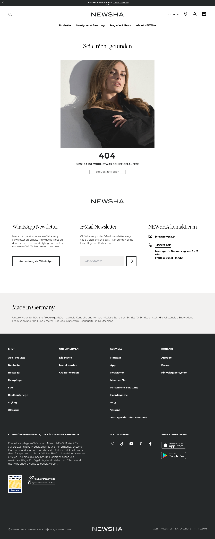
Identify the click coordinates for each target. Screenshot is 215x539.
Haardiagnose (119, 395)
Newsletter (117, 372)
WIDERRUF (166, 528)
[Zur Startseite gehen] (107, 17)
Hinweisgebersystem (174, 372)
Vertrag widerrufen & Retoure (128, 417)
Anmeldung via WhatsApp (36, 261)
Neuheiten (14, 365)
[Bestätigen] (131, 261)
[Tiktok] (122, 444)
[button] (2, 2)
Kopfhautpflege (18, 395)
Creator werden (69, 372)
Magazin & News (120, 25)
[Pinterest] (141, 444)
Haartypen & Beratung (90, 25)
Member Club (118, 380)
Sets (10, 387)
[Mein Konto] (194, 14)
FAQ (113, 402)
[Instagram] (112, 444)
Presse (165, 365)
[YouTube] (131, 444)
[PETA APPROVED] (41, 480)
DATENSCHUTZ (183, 528)
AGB (155, 528)
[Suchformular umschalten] (10, 14)
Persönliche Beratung (124, 387)
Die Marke (65, 357)
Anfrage (166, 357)
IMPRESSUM (200, 528)
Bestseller (14, 372)
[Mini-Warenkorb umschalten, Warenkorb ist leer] (204, 14)
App (113, 365)
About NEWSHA (146, 25)
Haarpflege (15, 380)
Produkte (65, 25)
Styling (12, 402)
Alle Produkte (16, 357)
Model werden (68, 365)
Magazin (115, 357)
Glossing (13, 410)
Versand (115, 410)
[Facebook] (150, 444)
